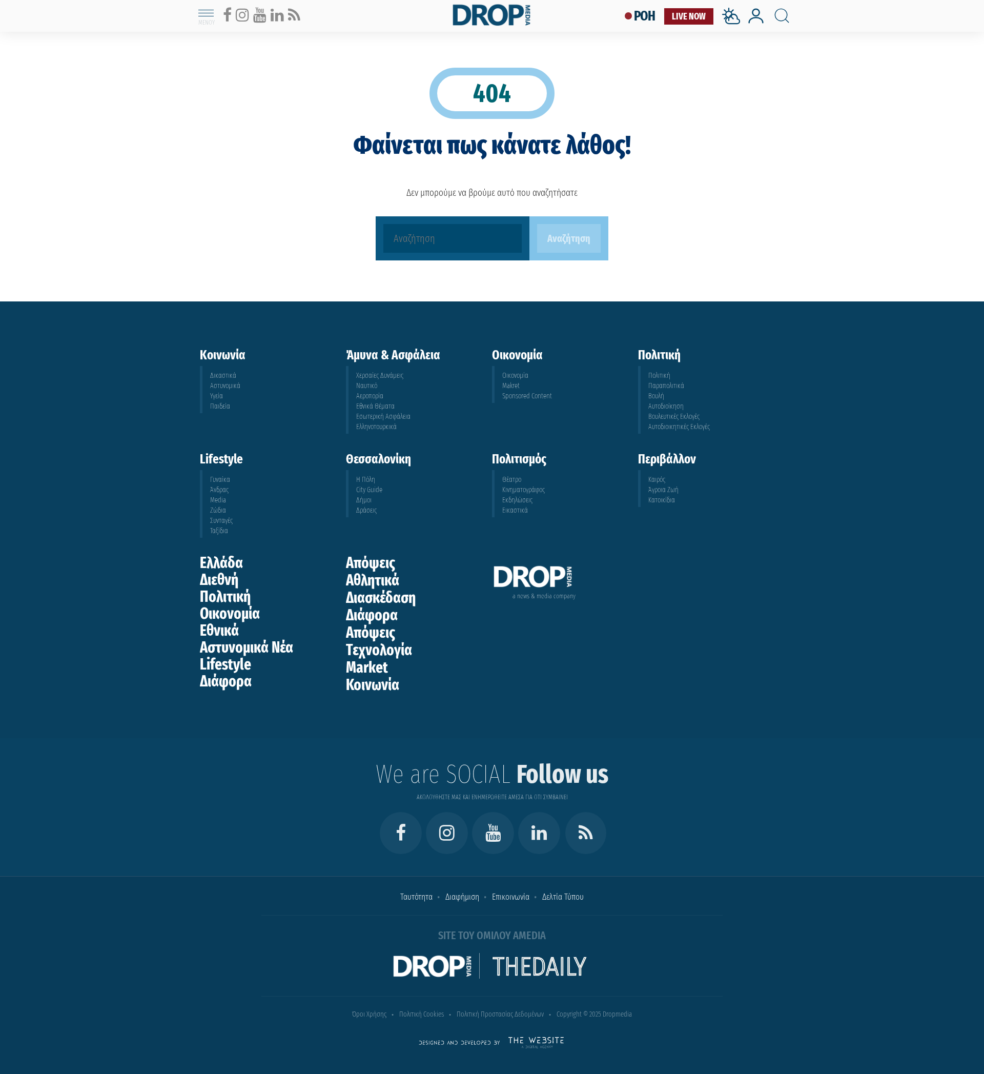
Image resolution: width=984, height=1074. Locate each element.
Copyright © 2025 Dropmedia (594, 1014)
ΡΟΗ (644, 16)
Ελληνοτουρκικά (376, 426)
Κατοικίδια (661, 500)
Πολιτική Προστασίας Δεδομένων (500, 1014)
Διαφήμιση (462, 896)
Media (218, 500)
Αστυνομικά (225, 385)
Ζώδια (218, 510)
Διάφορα (226, 681)
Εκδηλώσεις (517, 500)
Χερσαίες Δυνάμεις (379, 375)
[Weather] (733, 27)
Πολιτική (659, 375)
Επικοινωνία (510, 896)
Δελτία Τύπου (563, 896)
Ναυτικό (366, 385)
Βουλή (656, 396)
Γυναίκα (220, 479)
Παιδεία (220, 406)
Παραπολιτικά (666, 385)
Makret (511, 385)
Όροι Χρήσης (369, 1014)
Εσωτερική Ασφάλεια (383, 416)
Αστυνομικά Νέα (246, 647)
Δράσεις (366, 510)
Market (367, 667)
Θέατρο (511, 479)
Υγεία (216, 396)
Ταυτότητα (416, 896)
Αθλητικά (372, 580)
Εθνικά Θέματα (375, 406)
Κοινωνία (372, 685)
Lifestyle (225, 664)
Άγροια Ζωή (663, 489)
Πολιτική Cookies (421, 1014)
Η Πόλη (365, 479)
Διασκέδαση (381, 598)
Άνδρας (219, 489)
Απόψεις (370, 563)
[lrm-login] (756, 22)
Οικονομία (515, 375)
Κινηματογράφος (523, 489)
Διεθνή (219, 580)
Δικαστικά (223, 375)
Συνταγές (221, 520)
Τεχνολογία (379, 650)
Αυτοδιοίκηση (666, 406)
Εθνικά (219, 630)
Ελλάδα (221, 563)
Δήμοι (364, 500)
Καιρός (656, 479)
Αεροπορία (369, 396)
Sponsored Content (527, 396)
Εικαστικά (515, 510)
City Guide (369, 489)
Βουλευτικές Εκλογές (674, 416)
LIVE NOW (689, 16)
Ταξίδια (219, 530)
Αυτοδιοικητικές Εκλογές (679, 426)
